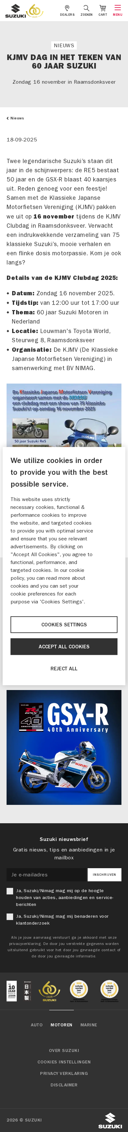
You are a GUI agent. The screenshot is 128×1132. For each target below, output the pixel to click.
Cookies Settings (64, 625)
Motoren (62, 1025)
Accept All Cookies (64, 647)
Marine (88, 1025)
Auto (37, 1025)
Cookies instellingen (64, 1062)
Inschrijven (104, 875)
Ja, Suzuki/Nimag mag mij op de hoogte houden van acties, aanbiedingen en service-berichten (65, 897)
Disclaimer (64, 1085)
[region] (64, 566)
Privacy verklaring (64, 1073)
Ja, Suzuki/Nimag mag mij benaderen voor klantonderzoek (62, 919)
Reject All (64, 669)
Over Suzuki (64, 1050)
